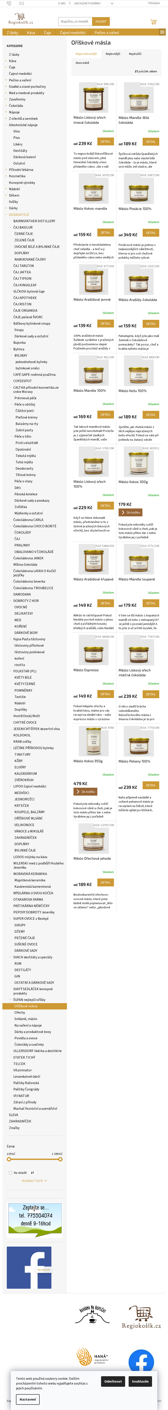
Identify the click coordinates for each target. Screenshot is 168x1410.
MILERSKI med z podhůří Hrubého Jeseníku (38, 865)
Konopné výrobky (22, 182)
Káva (12, 61)
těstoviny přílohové (29, 645)
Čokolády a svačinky (29, 1044)
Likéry (17, 144)
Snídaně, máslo (25, 1018)
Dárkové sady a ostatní (31, 336)
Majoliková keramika (29, 880)
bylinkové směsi (27, 368)
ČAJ (17, 539)
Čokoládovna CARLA (28, 519)
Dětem (14, 195)
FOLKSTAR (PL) (24, 671)
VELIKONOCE (24, 825)
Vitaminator (22, 1070)
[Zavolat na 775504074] (13, 3)
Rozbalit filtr (32, 1181)
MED (17, 620)
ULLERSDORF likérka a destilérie (37, 1051)
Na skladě (24, 1173)
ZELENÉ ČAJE (24, 240)
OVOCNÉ (20, 607)
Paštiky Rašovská (26, 1083)
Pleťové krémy (26, 417)
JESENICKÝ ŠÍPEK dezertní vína (36, 728)
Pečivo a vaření (20, 80)
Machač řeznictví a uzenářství (35, 1108)
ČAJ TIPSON (22, 278)
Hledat (101, 21)
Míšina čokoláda (25, 564)
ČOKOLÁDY (22, 532)
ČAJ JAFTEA (22, 272)
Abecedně (82, 63)
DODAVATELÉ (19, 214)
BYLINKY (20, 355)
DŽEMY (19, 931)
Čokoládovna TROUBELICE (33, 588)
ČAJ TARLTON (23, 265)
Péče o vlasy (23, 481)
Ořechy (19, 1012)
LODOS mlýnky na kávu (30, 857)
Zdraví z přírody (24, 1102)
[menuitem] (12, 33)
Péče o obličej (24, 404)
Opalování (23, 449)
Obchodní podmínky (87, 3)
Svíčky (13, 201)
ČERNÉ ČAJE (23, 233)
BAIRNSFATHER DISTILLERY (34, 221)
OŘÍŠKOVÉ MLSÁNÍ (28, 818)
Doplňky (20, 709)
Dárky (13, 208)
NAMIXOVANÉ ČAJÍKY (30, 259)
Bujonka (19, 342)
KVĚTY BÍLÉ (23, 677)
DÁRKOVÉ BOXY (26, 632)
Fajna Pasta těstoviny (29, 639)
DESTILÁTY (22, 970)
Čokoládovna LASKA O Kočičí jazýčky (34, 573)
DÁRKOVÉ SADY (25, 950)
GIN (17, 976)
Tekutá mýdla (26, 455)
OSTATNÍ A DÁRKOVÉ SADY (34, 982)
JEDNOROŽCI (24, 799)
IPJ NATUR (21, 1095)
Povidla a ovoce (25, 1038)
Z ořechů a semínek (23, 118)
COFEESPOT (22, 381)
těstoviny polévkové (29, 652)
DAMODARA (22, 594)
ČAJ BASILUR (23, 227)
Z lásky (14, 54)
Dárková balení (24, 157)
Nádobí (14, 189)
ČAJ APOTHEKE (25, 297)
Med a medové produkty (26, 93)
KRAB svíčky (22, 741)
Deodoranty (24, 468)
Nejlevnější (113, 54)
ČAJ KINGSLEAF (25, 285)
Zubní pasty (24, 430)
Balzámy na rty (27, 423)
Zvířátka (20, 507)
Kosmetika (17, 176)
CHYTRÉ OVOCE (25, 722)
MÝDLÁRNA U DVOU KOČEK (33, 893)
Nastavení (28, 1399)
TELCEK (19, 1063)
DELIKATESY (23, 613)
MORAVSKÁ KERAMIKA (30, 873)
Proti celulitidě (27, 442)
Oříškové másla (25, 1006)
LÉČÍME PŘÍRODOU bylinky (33, 748)
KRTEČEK (21, 805)
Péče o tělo (22, 436)
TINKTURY (22, 754)
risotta (19, 664)
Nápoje (14, 112)
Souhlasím (140, 1381)
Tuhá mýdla (24, 462)
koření (19, 658)
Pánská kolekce (25, 494)
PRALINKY (22, 545)
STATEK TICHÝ (24, 1057)
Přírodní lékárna (21, 169)
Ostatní (19, 163)
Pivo (16, 137)
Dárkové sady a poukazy (31, 500)
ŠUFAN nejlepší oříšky (29, 999)
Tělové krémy (26, 474)
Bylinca (18, 349)
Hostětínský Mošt (26, 716)
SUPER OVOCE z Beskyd (30, 918)
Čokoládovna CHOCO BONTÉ (34, 526)
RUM (17, 963)
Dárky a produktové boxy (32, 1031)
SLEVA (13, 1115)
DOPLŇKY (21, 253)
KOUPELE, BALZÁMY (29, 812)
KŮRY (18, 761)
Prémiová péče (25, 398)
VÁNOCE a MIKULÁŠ (29, 831)
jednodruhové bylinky (31, 362)
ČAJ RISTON (22, 304)
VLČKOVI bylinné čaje (29, 291)
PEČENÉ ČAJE (24, 938)
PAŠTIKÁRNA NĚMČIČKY (31, 906)
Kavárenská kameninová (32, 886)
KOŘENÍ (20, 626)
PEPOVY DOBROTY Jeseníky (33, 912)
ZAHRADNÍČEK (25, 837)
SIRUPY (19, 925)
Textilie (20, 696)
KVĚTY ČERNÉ (24, 684)
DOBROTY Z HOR (26, 600)
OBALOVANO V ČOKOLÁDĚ (34, 551)
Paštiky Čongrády (26, 1089)
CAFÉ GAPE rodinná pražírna (34, 374)
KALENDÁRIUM (25, 773)
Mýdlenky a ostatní (28, 513)
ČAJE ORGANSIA (25, 310)
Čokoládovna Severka (29, 581)
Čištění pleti (25, 410)
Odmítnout (113, 1381)
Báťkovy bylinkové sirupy (31, 323)
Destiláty (20, 150)
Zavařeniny (17, 99)
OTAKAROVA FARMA (28, 899)
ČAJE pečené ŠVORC (28, 317)
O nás (61, 3)
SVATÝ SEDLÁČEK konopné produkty (33, 991)
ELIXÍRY (20, 767)
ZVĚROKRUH (24, 780)
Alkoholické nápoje (23, 125)
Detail (105, 141)
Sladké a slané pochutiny (27, 86)
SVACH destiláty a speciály (32, 957)
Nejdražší (135, 54)
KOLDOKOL (22, 735)
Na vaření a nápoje (28, 1025)
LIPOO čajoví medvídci (29, 786)
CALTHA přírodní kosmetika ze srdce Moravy (36, 389)
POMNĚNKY (23, 690)
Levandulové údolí (26, 1076)
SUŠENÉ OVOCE (26, 944)
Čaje (12, 67)
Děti (17, 487)
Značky (14, 1127)
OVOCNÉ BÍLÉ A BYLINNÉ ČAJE (37, 246)
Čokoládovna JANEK (28, 558)
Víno (16, 131)
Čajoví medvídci (20, 73)
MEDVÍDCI (21, 793)
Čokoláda (16, 105)
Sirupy (19, 329)
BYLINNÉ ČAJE (25, 850)
